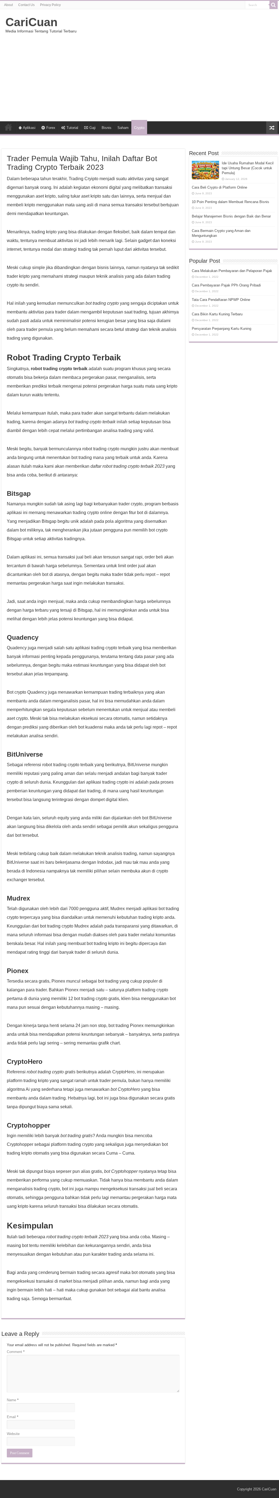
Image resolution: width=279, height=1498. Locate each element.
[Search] (273, 5)
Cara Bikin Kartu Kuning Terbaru (217, 314)
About (8, 5)
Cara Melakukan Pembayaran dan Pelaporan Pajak (232, 271)
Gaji (92, 128)
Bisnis (106, 128)
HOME (8, 127)
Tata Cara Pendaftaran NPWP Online (221, 300)
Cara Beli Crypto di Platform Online (219, 187)
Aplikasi (29, 128)
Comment (16, 1352)
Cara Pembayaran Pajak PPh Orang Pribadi (226, 285)
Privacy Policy (50, 5)
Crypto (139, 128)
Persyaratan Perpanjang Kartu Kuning (221, 329)
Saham (123, 128)
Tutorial (72, 128)
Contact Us (26, 5)
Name (13, 1400)
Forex (50, 128)
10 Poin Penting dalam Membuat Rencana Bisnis (230, 202)
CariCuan (31, 22)
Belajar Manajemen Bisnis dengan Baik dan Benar (231, 216)
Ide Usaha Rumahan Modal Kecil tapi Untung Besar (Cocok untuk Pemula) (248, 168)
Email (12, 1417)
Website (13, 1434)
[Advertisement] (139, 75)
